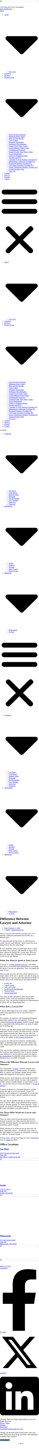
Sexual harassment (10, 993)
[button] (19, 221)
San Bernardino (14, 498)
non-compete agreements (24, 1037)
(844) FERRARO (6, 9)
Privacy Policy (5, 1423)
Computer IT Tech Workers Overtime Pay (23, 160)
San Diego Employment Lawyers (11, 1429)
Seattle (11, 563)
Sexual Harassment (15, 154)
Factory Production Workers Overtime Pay (23, 167)
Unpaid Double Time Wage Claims (21, 152)
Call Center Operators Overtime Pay (21, 165)
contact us (9, 1140)
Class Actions (13, 140)
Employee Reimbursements (18, 156)
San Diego (12, 491)
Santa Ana (12, 502)
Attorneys (7, 74)
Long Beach (13, 493)
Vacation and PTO (15, 158)
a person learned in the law (18, 964)
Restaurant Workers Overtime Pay (20, 163)
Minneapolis (13, 630)
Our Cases (12, 72)
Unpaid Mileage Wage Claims (19, 148)
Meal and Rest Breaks (16, 138)
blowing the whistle (15, 1022)
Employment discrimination (13, 989)
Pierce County (13, 571)
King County (13, 569)
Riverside (12, 497)
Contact (7, 173)
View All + (12, 171)
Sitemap (3, 1425)
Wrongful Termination (16, 142)
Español (7, 177)
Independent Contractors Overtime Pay (22, 161)
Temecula (12, 504)
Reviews (7, 75)
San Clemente (13, 500)
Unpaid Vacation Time (16, 169)
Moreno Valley (14, 495)
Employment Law (17, 930)
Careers (7, 179)
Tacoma (11, 567)
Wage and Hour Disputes (17, 135)
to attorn (15, 1068)
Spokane (12, 565)
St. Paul (11, 632)
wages (12, 985)
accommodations (5, 1056)
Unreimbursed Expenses (17, 150)
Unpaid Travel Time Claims (18, 146)
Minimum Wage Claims (17, 136)
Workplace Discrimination (18, 144)
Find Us (7, 175)
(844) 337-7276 (5, 1266)
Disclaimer (3, 1427)
